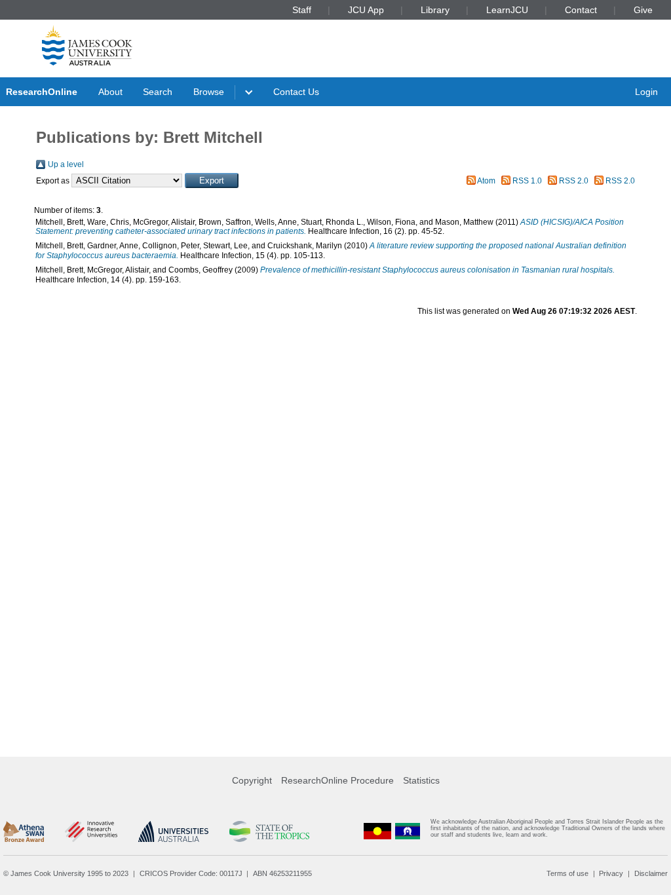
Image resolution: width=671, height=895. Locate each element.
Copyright (252, 780)
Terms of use (567, 873)
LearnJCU (507, 10)
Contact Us (296, 91)
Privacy (611, 873)
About (110, 91)
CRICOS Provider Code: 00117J (191, 873)
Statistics (421, 780)
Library (435, 10)
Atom (486, 180)
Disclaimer (651, 873)
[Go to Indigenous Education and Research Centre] (377, 831)
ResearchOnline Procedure (337, 780)
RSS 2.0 (573, 180)
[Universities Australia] (173, 831)
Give (643, 10)
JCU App (366, 10)
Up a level (66, 164)
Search (157, 91)
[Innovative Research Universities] (91, 831)
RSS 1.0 (527, 180)
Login (646, 91)
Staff (301, 10)
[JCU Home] (87, 45)
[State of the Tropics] (269, 831)
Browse (208, 91)
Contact (581, 10)
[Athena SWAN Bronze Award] (23, 831)
